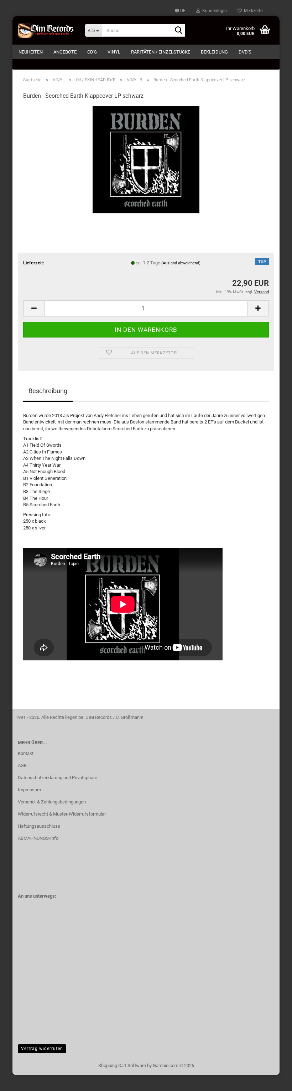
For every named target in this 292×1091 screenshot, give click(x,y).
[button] (180, 10)
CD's (92, 52)
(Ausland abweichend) (180, 263)
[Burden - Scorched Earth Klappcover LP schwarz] (146, 159)
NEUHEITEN (31, 52)
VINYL (114, 52)
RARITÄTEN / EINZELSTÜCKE (160, 52)
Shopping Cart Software (122, 1065)
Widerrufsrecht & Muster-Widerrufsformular (62, 814)
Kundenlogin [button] (213, 10)
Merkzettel (253, 10)
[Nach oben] (272, 1080)
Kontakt (25, 753)
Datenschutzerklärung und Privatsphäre (57, 777)
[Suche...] (178, 30)
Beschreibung (47, 391)
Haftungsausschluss (39, 826)
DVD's (245, 52)
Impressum (29, 789)
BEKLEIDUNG (214, 52)
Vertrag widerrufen (42, 1048)
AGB (22, 765)
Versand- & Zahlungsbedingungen (52, 802)
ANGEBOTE (65, 52)
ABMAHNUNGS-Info (38, 838)
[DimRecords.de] (46, 30)
